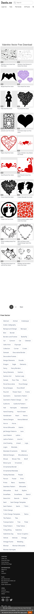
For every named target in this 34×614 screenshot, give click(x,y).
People (20, 475)
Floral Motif (21, 388)
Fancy (5, 368)
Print (22, 479)
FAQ (2, 571)
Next (21, 307)
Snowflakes (18, 494)
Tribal (26, 522)
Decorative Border (19, 352)
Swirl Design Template (18, 502)
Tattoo (26, 514)
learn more (24, 612)
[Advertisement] (17, 26)
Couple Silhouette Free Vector (24, 197)
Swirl (5, 502)
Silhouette (22, 486)
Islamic (21, 427)
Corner (16, 349)
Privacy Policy (5, 592)
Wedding (20, 542)
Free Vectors (5, 562)
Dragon (6, 364)
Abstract (6, 321)
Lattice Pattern (8, 439)
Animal (15, 321)
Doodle (21, 360)
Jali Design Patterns (10, 431)
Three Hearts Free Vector (23, 86)
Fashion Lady (19, 376)
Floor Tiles (15, 380)
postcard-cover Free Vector (7, 130)
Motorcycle (7, 463)
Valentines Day (8, 534)
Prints (5, 483)
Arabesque (25, 321)
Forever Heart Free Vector (7, 197)
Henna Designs (8, 419)
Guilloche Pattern (19, 404)
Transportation (8, 522)
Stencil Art (6, 498)
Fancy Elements (8, 372)
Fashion (20, 372)
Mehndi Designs (8, 455)
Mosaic (5, 459)
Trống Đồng (7, 530)
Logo (26, 443)
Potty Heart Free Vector (6, 108)
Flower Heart (17, 392)
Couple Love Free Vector (7, 219)
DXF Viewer (4, 582)
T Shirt (26, 506)
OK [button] (30, 612)
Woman (6, 546)
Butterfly (24, 337)
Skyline (24, 490)
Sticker (25, 498)
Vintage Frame (8, 542)
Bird (4, 333)
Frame (27, 392)
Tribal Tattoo (20, 526)
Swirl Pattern (7, 506)
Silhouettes (7, 490)
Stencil (28, 494)
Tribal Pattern (8, 526)
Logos (5, 447)
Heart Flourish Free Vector (7, 175)
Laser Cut (4, 7)
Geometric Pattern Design (12, 400)
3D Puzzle (27, 7)
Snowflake (6, 494)
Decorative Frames (9, 356)
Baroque (24, 329)
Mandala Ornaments (10, 451)
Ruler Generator (6, 584)
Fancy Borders (16, 368)
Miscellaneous (23, 455)
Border (12, 333)
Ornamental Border (10, 467)
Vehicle (5, 538)
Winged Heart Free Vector (7, 86)
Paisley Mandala (8, 475)
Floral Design (23, 384)
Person (5, 479)
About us (4, 569)
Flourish (6, 392)
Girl (26, 400)
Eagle (14, 364)
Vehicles (15, 538)
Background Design (10, 329)
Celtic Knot (7, 345)
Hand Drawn (21, 412)
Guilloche (6, 404)
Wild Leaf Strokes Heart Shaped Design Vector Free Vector (24, 243)
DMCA (3, 594)
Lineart (18, 443)
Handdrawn (7, 416)
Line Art (19, 439)
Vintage (24, 538)
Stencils (16, 498)
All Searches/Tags (6, 564)
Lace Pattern (7, 435)
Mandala (14, 447)
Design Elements (9, 360)
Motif (26, 459)
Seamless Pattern (9, 486)
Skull (16, 490)
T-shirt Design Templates (11, 514)
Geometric (7, 396)
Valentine (18, 530)
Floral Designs (8, 388)
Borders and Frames (10, 337)
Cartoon (12, 341)
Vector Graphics (22, 534)
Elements (23, 364)
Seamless (22, 483)
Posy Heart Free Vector (23, 108)
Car (4, 341)
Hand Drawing (8, 412)
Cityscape (17, 345)
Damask (6, 352)
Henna (25, 416)
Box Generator (5, 579)
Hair (4, 408)
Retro (13, 483)
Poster (14, 479)
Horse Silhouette (9, 427)
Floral (25, 380)
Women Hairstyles (9, 550)
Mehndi (24, 451)
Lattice (18, 435)
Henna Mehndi (22, 419)
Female (5, 380)
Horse (14, 423)
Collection (6, 349)
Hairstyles (13, 408)
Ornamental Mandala (10, 471)
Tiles (16, 518)
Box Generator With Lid (8, 581)
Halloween (24, 408)
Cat (20, 341)
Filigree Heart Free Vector (7, 153)
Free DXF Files (5, 560)
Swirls (18, 506)
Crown (24, 349)
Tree (18, 522)
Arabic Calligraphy (9, 325)
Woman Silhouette (18, 546)
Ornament (18, 463)
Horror (5, 423)
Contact (3, 573)
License (3, 590)
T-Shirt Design (8, 510)
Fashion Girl (7, 376)
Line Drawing (7, 443)
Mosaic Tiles (16, 459)
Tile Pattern (7, 518)
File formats (18, 7)
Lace (21, 431)
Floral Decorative (9, 384)
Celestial (28, 341)
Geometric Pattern (20, 396)
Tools (10, 7)
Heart (17, 416)
